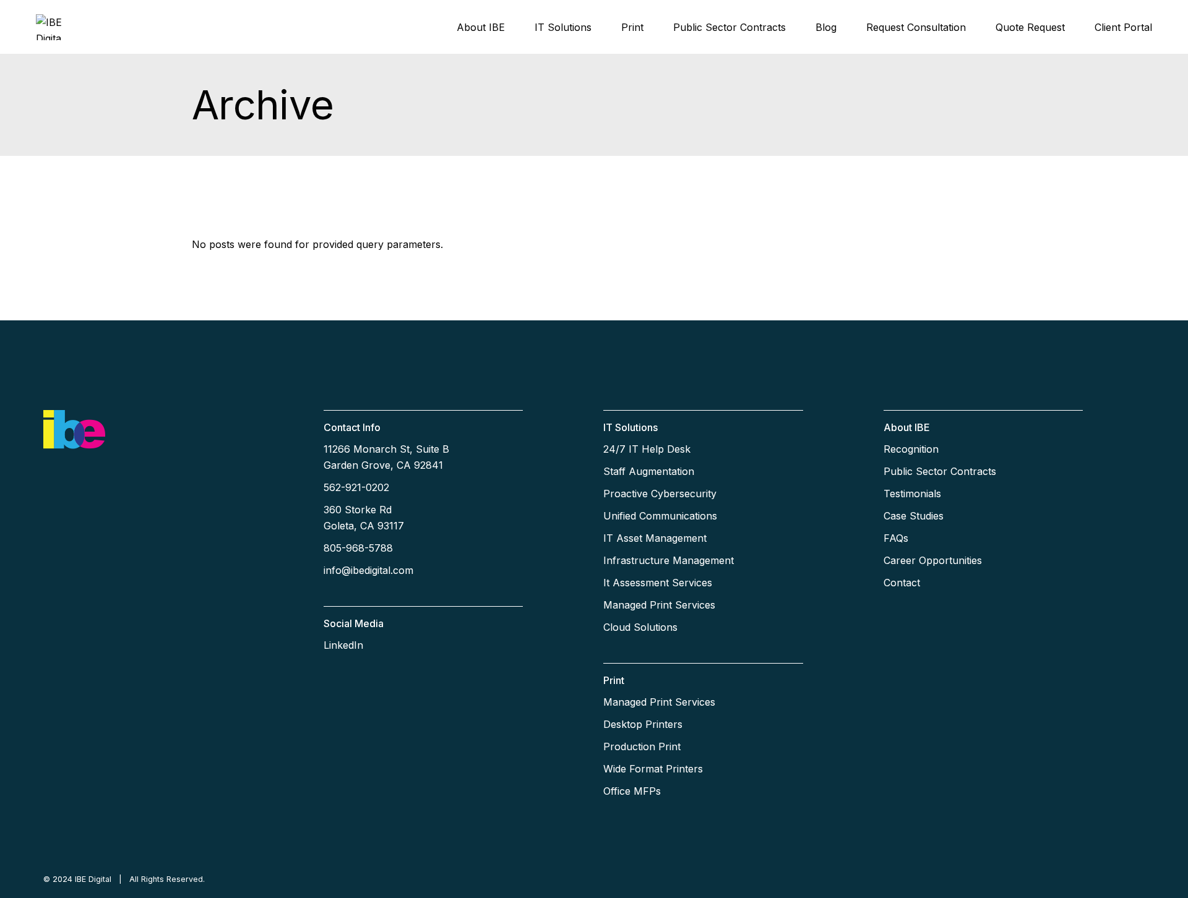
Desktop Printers (642, 724)
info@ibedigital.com (368, 570)
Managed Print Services (659, 605)
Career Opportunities (933, 560)
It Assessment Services (657, 582)
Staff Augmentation (648, 471)
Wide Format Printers (653, 769)
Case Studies (914, 516)
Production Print (642, 746)
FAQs (896, 538)
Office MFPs (632, 791)
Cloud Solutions (640, 627)
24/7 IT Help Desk (647, 449)
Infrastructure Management (668, 560)
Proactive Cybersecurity (660, 493)
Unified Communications (660, 516)
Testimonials (912, 493)
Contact (902, 582)
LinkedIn (343, 645)
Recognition (911, 449)
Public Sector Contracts (940, 471)
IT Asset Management (655, 538)
